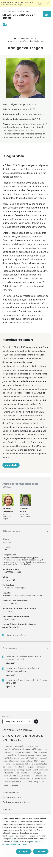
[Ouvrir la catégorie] (36, 721)
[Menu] (47, 14)
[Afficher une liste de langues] (41, 3)
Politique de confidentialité (16, 802)
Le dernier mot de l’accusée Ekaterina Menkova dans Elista (23, 657)
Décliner (41, 851)
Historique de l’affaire (16, 635)
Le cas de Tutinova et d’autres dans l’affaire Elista (25, 41)
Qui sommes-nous (11, 797)
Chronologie (11, 465)
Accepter (23, 851)
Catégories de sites (14, 721)
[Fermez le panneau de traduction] (47, 3)
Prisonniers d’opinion (26, 38)
